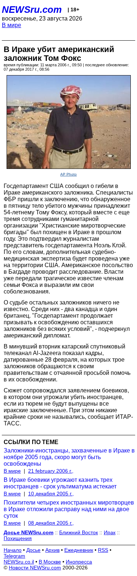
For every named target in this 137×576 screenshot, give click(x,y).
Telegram (14, 556)
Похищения (18, 538)
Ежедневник (78, 550)
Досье (33, 550)
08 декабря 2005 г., (51, 523)
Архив (52, 550)
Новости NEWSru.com (35, 568)
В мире (11, 25)
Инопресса (79, 562)
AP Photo (68, 174)
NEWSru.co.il (19, 562)
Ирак (109, 532)
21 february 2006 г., (50, 471)
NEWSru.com (32, 9)
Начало (13, 550)
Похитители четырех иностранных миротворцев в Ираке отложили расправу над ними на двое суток (69, 509)
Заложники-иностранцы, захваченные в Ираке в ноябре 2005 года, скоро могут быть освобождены (69, 457)
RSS (103, 550)
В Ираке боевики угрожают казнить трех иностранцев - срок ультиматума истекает (60, 483)
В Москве (50, 562)
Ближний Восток (78, 532)
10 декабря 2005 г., (51, 493)
